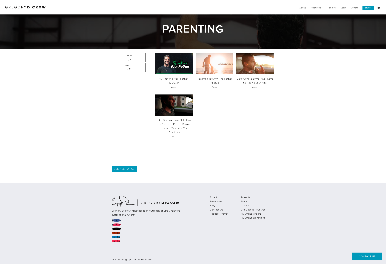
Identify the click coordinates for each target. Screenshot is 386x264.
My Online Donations (252, 218)
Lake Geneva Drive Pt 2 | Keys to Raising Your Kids (255, 81)
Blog (212, 205)
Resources (315, 8)
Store (343, 8)
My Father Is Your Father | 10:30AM (174, 81)
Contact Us (216, 210)
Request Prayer (219, 214)
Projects (332, 8)
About (302, 8)
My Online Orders (250, 214)
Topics (368, 8)
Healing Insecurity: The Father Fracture (214, 81)
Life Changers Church (253, 210)
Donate (354, 8)
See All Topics (124, 169)
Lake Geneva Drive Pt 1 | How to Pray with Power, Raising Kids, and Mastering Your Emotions (174, 126)
